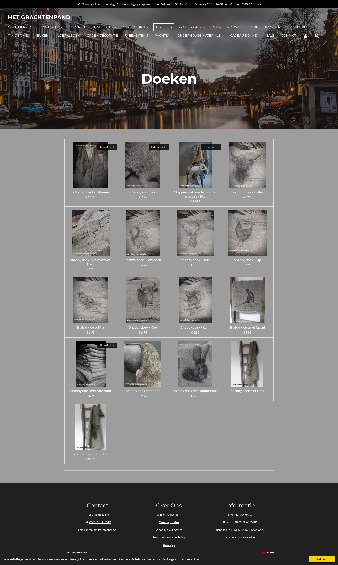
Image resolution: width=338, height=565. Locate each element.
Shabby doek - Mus (90, 327)
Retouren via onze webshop (169, 537)
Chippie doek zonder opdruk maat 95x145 (195, 194)
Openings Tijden (169, 522)
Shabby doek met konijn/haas (195, 391)
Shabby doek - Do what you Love (90, 262)
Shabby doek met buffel (90, 454)
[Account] (305, 35)
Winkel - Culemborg (169, 514)
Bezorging (169, 545)
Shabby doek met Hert (247, 391)
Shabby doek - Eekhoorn (143, 260)
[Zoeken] (316, 35)
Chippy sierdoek (142, 192)
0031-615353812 (100, 522)
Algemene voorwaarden (240, 537)
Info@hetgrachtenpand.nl (101, 529)
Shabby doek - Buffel (247, 192)
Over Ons (169, 505)
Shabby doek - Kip (247, 260)
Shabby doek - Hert (195, 260)
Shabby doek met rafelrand (90, 391)
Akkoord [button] (322, 559)
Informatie (240, 505)
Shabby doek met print (143, 391)
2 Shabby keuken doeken (90, 192)
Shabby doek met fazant (247, 327)
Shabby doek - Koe (143, 327)
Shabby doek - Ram (195, 327)
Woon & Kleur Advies (169, 529)
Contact (97, 505)
